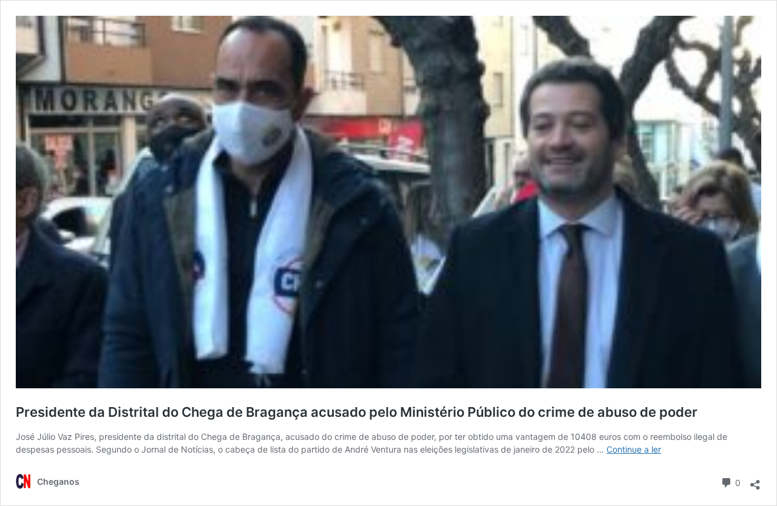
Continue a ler (633, 449)
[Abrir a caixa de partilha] (755, 481)
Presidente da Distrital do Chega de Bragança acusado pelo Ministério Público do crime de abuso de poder (356, 412)
